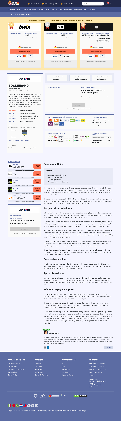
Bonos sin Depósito (51, 4)
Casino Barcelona (14, 364)
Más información (24, 51)
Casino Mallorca (13, 375)
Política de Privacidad (96, 366)
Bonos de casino (14, 9)
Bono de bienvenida (54, 177)
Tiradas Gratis (68, 4)
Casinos (17, 14)
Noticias (92, 9)
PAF (63, 364)
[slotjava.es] (13, 3)
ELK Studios (66, 372)
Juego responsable (95, 372)
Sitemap (91, 375)
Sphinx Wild (39, 369)
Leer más (108, 347)
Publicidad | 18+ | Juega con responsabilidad (96, 61)
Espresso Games (68, 375)
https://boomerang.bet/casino (27, 127)
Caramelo (38, 364)
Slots (25, 9)
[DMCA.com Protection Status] (81, 395)
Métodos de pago (80, 9)
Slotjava (10, 14)
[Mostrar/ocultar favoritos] (111, 3)
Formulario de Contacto (97, 364)
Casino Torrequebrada (16, 369)
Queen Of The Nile (41, 375)
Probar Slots (34, 4)
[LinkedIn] (48, 347)
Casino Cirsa (12, 372)
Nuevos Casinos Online (47, 9)
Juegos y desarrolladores (56, 175)
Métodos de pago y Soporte (57, 182)
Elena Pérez (17, 88)
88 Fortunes (39, 372)
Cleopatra (38, 366)
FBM (63, 366)
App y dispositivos (54, 180)
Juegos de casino (64, 9)
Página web (37, 165)
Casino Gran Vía (13, 366)
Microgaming (66, 369)
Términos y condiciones (97, 369)
